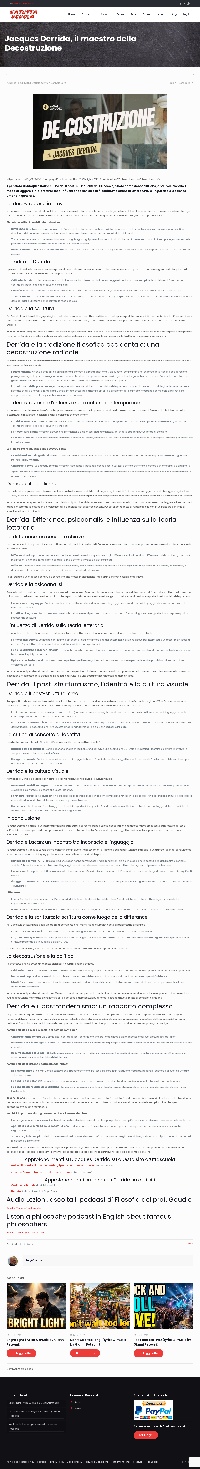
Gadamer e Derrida (23, 1185)
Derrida (16, 1191)
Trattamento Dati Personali (126, 1461)
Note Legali (151, 1461)
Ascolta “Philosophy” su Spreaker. (26, 1232)
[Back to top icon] (185, 1462)
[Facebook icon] (181, 3)
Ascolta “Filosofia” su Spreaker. (24, 1208)
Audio (78, 1402)
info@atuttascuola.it (24, 3)
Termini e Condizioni (96, 1461)
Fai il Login (146, 1435)
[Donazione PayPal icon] (188, 3)
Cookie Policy (74, 1461)
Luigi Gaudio (33, 83)
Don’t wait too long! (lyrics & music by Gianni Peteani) (34, 1413)
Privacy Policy (56, 1461)
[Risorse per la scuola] (24, 14)
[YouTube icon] (184, 3)
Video (78, 1408)
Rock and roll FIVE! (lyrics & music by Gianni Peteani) (33, 1426)
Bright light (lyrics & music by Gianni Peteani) (34, 1402)
